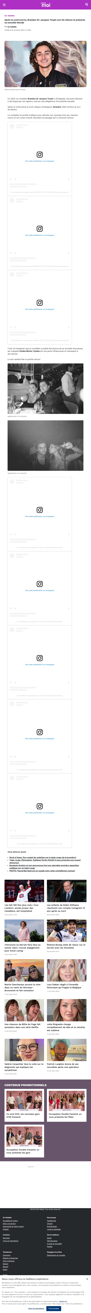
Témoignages (52, 1241)
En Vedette (10, 16)
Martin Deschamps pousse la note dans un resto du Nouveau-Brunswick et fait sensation (22, 987)
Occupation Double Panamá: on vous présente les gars (22, 1151)
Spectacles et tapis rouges (13, 1226)
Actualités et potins (10, 1221)
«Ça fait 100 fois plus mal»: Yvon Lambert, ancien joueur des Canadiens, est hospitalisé (22, 908)
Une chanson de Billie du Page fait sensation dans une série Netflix (22, 1025)
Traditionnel (51, 1221)
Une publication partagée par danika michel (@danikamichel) (40, 547)
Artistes (6, 1229)
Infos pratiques (8, 1261)
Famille (49, 1247)
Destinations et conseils (56, 1255)
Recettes (6, 1238)
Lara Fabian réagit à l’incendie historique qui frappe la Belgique (64, 986)
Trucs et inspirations (10, 1241)
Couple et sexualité (54, 1244)
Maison (5, 1264)
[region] (45, 1294)
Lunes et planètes (54, 1229)
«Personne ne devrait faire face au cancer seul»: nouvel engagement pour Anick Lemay (23, 947)
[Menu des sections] (4, 4)
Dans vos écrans (9, 1224)
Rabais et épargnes (10, 1258)
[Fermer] (87, 1279)
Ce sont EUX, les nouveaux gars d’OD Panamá (23, 1115)
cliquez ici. (63, 1301)
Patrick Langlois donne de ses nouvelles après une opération (63, 1065)
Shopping (6, 1255)
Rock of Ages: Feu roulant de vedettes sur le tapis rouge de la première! (42, 857)
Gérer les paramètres (36, 1308)
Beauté (5, 1267)
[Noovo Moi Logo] (45, 5)
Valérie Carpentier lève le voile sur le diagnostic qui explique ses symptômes (24, 1067)
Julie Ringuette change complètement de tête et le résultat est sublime (66, 1027)
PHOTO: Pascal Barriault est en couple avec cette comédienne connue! (42, 871)
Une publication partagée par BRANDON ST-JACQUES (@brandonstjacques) (40, 192)
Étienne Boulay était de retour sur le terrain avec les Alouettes (66, 946)
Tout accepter (53, 1308)
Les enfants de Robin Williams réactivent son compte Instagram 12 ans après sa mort (66, 908)
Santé (49, 1238)
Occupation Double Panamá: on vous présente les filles (65, 1115)
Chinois (49, 1224)
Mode (5, 1269)
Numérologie (52, 1226)
